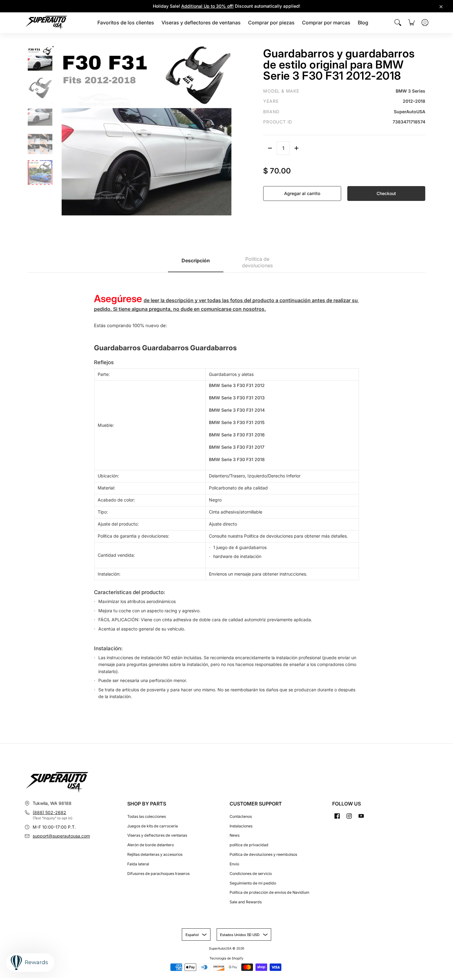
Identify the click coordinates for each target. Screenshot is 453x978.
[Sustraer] (270, 148)
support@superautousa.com (61, 836)
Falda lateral (138, 864)
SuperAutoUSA (220, 949)
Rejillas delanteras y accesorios (154, 854)
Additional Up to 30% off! (207, 6)
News (234, 835)
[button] (337, 815)
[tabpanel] (226, 489)
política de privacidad (249, 845)
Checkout (386, 193)
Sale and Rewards (246, 902)
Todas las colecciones (146, 816)
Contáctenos (241, 816)
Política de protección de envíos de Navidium (269, 892)
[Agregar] (296, 148)
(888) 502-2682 (49, 812)
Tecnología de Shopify (226, 958)
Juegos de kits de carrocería (152, 826)
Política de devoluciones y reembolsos (263, 854)
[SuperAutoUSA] (46, 22)
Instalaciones (241, 826)
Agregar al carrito (302, 193)
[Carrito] (411, 22)
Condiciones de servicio (251, 873)
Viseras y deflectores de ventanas (157, 835)
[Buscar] (397, 22)
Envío (234, 864)
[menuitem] (125, 22)
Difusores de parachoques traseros (158, 873)
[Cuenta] (425, 22)
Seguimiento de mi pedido (253, 883)
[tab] (195, 263)
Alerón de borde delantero (150, 845)
